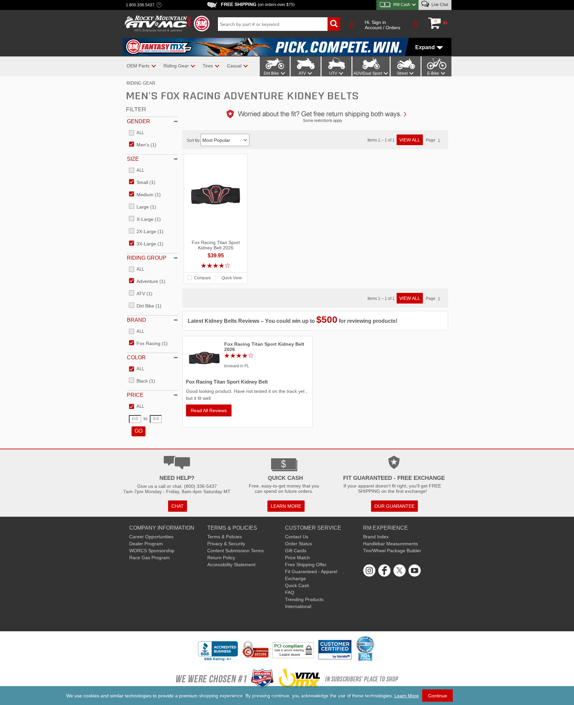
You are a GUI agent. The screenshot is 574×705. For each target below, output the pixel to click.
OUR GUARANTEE (394, 506)
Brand (136, 320)
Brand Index (376, 536)
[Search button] (334, 24)
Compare (202, 278)
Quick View (232, 278)
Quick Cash (297, 585)
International (298, 606)
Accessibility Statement (231, 564)
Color (136, 357)
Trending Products (304, 599)
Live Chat (439, 4)
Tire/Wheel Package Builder (392, 550)
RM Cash (401, 4)
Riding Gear (141, 83)
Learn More (406, 695)
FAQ (289, 592)
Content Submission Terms (235, 550)
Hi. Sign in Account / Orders (382, 25)
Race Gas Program (149, 557)
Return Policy (221, 557)
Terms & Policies (224, 536)
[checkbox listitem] (136, 133)
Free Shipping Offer (306, 564)
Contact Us (296, 536)
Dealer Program (146, 543)
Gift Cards (295, 550)
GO (139, 431)
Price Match (297, 557)
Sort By (194, 140)
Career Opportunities (151, 536)
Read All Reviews (209, 410)
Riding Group (146, 258)
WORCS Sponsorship (151, 550)
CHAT (177, 506)
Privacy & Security (226, 543)
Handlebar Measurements (390, 543)
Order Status (298, 543)
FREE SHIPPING (258, 4)
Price (135, 395)
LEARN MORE (286, 506)
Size (133, 159)
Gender (138, 121)
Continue (437, 695)
